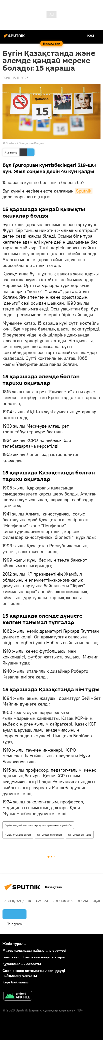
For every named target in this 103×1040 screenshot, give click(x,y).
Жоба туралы (14, 944)
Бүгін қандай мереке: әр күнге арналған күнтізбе (38, 825)
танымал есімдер (80, 834)
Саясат (42, 901)
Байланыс (11, 957)
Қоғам (83, 901)
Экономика (62, 901)
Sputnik (83, 191)
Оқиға (98, 901)
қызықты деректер (18, 834)
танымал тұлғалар (49, 834)
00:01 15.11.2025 (15, 78)
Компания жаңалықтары (43, 957)
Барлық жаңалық (16, 901)
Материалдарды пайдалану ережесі (34, 950)
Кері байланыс (15, 982)
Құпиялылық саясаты (21, 964)
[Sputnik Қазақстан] (15, 37)
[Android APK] (18, 996)
